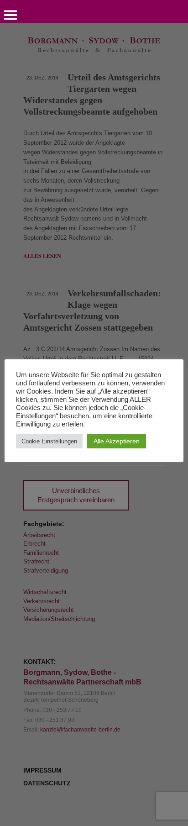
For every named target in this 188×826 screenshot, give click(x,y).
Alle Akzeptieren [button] (117, 441)
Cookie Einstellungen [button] (49, 441)
